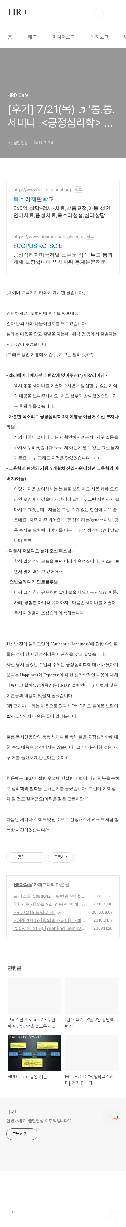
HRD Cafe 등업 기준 (34, 912)
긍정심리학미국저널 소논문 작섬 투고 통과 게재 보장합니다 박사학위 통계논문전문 (63, 258)
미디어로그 (63, 37)
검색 (99, 13)
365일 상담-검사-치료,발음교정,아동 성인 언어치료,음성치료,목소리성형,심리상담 (61, 211)
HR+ (18, 12)
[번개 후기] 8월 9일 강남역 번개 (45, 904)
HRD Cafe (23, 884)
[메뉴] (113, 12)
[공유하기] (31, 857)
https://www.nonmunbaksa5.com (48, 236)
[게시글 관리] (39, 857)
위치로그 (99, 37)
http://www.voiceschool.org (42, 189)
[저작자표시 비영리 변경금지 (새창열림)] (82, 857)
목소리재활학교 (33, 199)
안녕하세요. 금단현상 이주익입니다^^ (39, 1120)
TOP (113, 1215)
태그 (32, 37)
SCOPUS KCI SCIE (37, 245)
